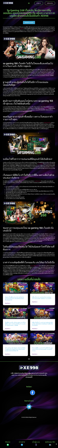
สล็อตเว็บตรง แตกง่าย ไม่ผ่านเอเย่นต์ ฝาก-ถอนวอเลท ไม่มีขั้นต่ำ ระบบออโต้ (41, 298)
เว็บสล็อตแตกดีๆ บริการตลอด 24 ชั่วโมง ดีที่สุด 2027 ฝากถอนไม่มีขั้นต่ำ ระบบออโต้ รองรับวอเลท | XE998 (15, 323)
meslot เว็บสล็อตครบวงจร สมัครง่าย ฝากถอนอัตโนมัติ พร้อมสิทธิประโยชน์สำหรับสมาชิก (14, 298)
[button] (29, 3)
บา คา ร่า (46, 108)
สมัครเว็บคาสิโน (47, 122)
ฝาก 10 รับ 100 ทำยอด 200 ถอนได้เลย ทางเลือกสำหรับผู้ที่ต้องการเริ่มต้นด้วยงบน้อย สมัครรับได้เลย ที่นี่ (15, 349)
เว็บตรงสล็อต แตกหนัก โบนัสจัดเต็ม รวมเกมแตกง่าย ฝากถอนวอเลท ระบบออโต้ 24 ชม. (42, 349)
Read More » (7, 303)
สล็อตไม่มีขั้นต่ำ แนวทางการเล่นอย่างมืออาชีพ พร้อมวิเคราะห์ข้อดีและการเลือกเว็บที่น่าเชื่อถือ (42, 323)
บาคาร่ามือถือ (40, 163)
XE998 (21, 28)
